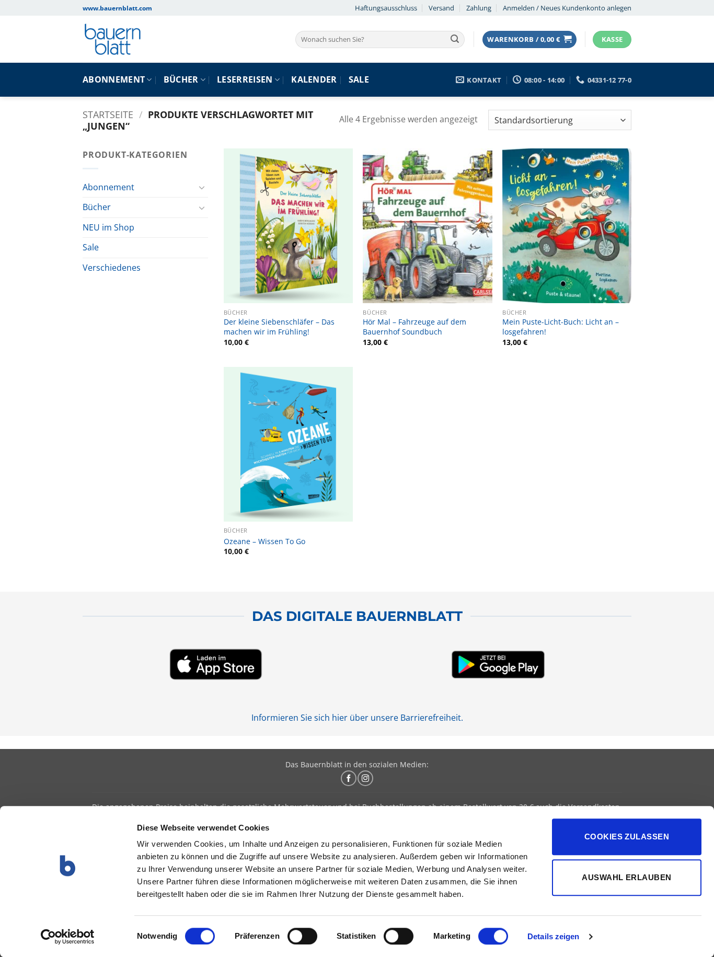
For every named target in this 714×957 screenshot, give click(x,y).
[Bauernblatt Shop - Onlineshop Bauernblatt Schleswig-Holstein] (159, 39)
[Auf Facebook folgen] (348, 778)
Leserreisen (245, 79)
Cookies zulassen (626, 836)
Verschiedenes (112, 267)
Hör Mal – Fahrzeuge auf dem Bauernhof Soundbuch (414, 327)
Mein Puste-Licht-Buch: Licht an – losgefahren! (560, 327)
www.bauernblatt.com (117, 8)
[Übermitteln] (455, 40)
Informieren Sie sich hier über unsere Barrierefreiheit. (357, 717)
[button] (529, 39)
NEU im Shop (108, 227)
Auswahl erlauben (626, 877)
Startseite (108, 114)
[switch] (302, 936)
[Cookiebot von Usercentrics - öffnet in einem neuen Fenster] (67, 936)
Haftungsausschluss (386, 8)
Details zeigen (553, 936)
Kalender (314, 79)
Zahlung (478, 8)
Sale (359, 79)
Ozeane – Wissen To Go (264, 541)
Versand (441, 8)
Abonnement (114, 79)
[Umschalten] (201, 187)
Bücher (181, 79)
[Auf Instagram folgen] (365, 778)
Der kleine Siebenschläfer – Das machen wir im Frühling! (279, 327)
